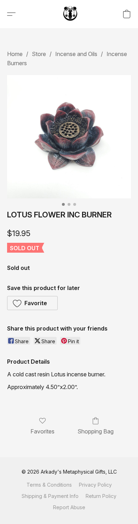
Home (15, 53)
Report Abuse (69, 507)
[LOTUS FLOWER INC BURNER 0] (69, 136)
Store (39, 53)
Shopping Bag (95, 431)
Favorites (42, 431)
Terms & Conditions (49, 485)
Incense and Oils (76, 53)
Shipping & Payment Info (50, 496)
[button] (70, 14)
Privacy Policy (95, 485)
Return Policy (101, 496)
